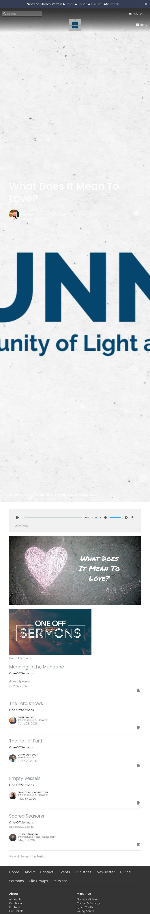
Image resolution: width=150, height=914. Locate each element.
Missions (60, 881)
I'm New (14, 907)
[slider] (52, 517)
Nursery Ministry (87, 899)
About (30, 872)
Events (64, 872)
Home (14, 872)
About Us (15, 899)
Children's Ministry (88, 903)
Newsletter (106, 872)
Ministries (83, 872)
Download (22, 525)
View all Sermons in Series (27, 856)
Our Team (15, 903)
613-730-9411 (137, 13)
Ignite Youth (85, 907)
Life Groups (38, 881)
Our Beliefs (16, 911)
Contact (46, 872)
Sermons (15, 495)
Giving (125, 872)
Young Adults (85, 911)
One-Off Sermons (40, 495)
